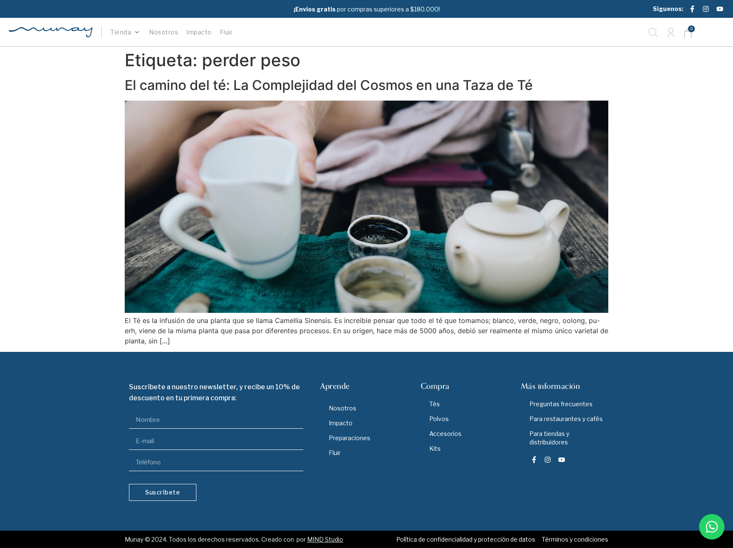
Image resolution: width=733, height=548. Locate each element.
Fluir (335, 452)
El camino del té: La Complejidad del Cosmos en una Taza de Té (329, 85)
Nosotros (342, 408)
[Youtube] (720, 9)
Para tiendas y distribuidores (549, 438)
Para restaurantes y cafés (566, 418)
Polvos (439, 418)
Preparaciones (349, 437)
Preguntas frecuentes (561, 403)
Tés (434, 403)
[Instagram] (706, 9)
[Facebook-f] (692, 9)
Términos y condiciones (575, 539)
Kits (435, 448)
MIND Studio (325, 539)
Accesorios (445, 433)
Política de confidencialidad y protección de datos (465, 539)
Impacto (341, 423)
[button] (125, 32)
